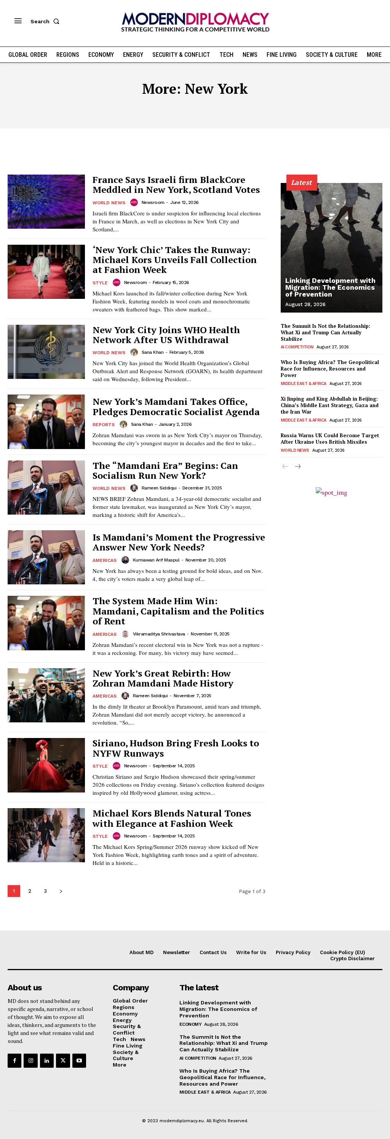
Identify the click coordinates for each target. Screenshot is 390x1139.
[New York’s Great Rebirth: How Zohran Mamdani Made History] (46, 695)
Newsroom (153, 202)
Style (100, 283)
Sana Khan (153, 352)
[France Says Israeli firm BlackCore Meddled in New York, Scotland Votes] (46, 202)
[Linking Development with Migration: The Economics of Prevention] (331, 248)
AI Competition (297, 347)
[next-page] (60, 891)
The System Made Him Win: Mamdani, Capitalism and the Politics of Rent (178, 611)
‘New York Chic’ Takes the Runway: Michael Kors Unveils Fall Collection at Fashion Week (175, 260)
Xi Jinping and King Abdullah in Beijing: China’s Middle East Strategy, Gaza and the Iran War (330, 405)
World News (109, 202)
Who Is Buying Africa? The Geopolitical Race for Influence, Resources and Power (330, 369)
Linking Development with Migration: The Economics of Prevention (330, 287)
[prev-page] (285, 467)
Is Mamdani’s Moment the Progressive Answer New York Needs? (179, 542)
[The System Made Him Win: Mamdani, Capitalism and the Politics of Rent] (46, 623)
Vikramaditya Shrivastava (159, 634)
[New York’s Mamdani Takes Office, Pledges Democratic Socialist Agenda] (46, 422)
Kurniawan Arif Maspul (156, 560)
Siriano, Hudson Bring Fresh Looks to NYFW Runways (176, 748)
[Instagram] (30, 1060)
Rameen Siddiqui (159, 488)
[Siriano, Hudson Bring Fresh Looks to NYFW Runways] (46, 765)
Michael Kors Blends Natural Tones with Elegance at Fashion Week (172, 818)
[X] (63, 1060)
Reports (104, 424)
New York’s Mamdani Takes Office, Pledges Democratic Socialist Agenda (176, 406)
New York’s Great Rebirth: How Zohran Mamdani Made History (163, 678)
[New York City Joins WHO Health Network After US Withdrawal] (46, 352)
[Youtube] (79, 1060)
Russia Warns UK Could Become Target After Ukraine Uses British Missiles (330, 438)
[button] (46, 21)
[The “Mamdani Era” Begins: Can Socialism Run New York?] (46, 487)
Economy (190, 1024)
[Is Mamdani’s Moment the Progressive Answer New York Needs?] (46, 557)
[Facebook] (14, 1060)
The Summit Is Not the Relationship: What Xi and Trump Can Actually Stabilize (325, 332)
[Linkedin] (47, 1060)
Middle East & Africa (303, 383)
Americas (105, 560)
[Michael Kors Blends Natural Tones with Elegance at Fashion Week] (46, 835)
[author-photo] (135, 202)
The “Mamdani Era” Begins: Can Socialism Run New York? (165, 470)
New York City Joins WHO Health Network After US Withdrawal (166, 335)
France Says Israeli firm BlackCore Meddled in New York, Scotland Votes (176, 184)
